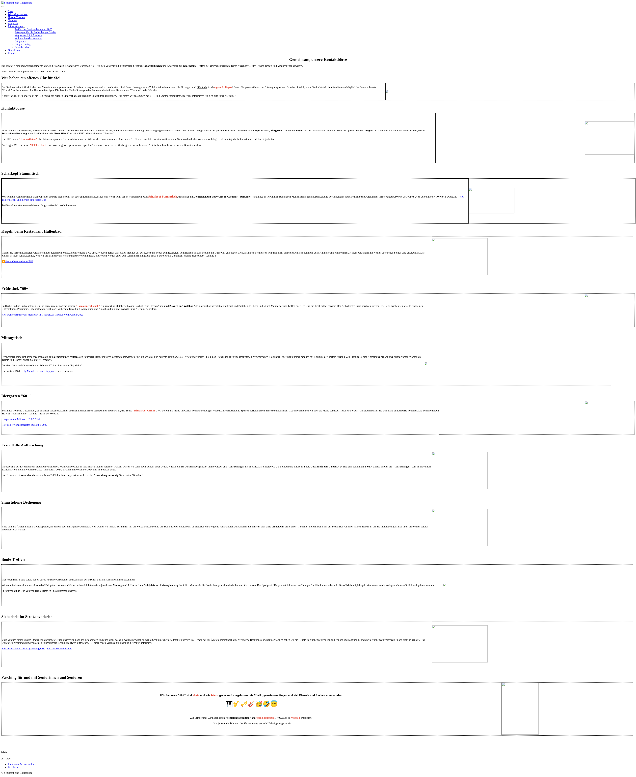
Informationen (15, 26)
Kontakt (12, 53)
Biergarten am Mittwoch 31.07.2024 (21, 419)
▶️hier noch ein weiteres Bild (17, 261)
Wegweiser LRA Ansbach (28, 35)
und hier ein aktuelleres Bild (31, 199)
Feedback (13, 767)
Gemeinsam (14, 50)
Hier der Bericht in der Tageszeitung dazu (23, 648)
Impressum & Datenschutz (22, 764)
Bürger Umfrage (23, 44)
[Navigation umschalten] (2, 6)
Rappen (50, 371)
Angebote (13, 23)
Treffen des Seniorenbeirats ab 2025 (33, 29)
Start (10, 11)
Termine (12, 20)
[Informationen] (24, 27)
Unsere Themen (16, 17)
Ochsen (40, 371)
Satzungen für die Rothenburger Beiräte (35, 32)
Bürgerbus (20, 41)
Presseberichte (22, 47)
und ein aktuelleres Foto (59, 648)
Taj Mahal (28, 371)
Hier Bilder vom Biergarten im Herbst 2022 (24, 424)
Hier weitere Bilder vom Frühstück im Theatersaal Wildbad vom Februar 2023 (42, 314)
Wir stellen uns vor (17, 14)
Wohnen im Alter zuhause (28, 38)
